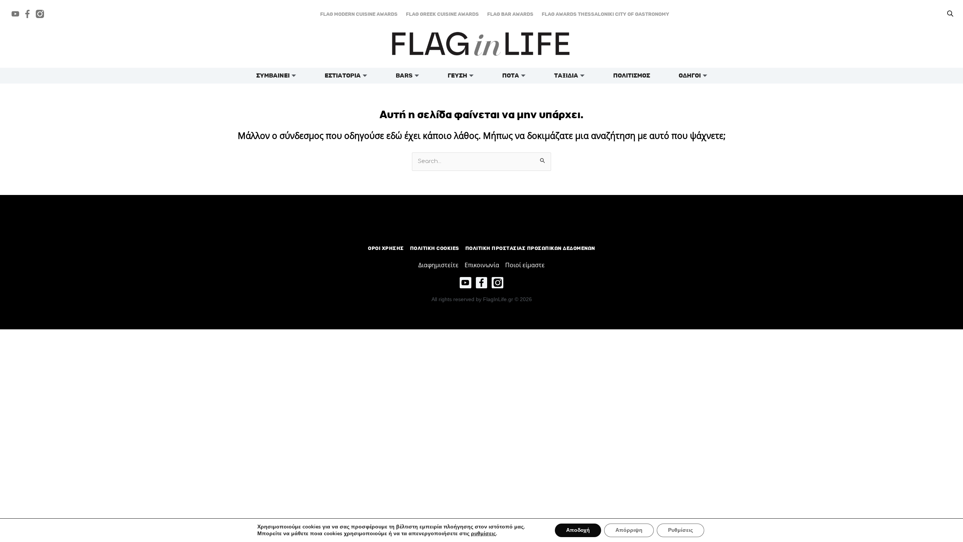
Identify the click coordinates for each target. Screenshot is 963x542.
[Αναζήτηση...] (950, 14)
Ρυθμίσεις (680, 530)
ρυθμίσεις (483, 533)
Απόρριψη (629, 530)
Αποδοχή (578, 530)
